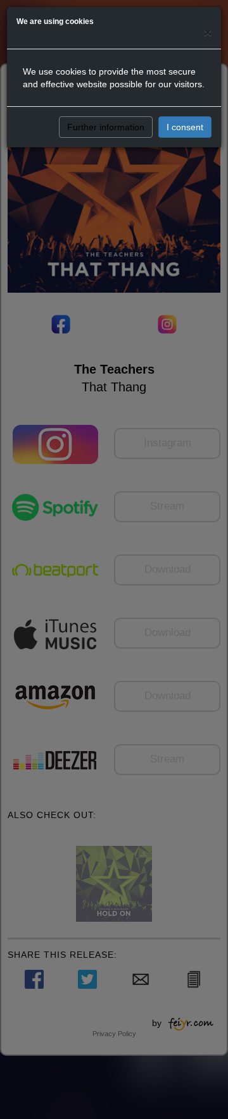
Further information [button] (105, 127)
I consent (185, 127)
